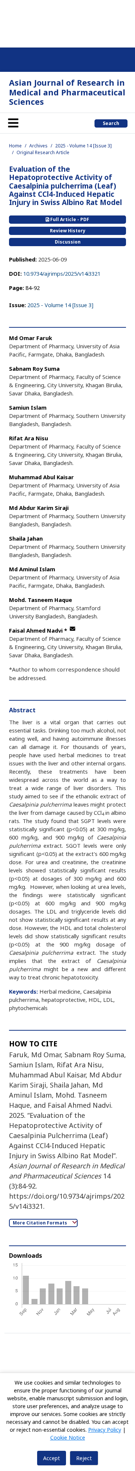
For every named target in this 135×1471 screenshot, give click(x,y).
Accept (51, 1458)
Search (111, 123)
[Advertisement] (67, 22)
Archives (38, 146)
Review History (68, 230)
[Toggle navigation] (13, 123)
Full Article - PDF (69, 219)
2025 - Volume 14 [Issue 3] (83, 146)
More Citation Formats (40, 1223)
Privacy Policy (104, 1429)
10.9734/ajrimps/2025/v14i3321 (61, 273)
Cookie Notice (67, 1437)
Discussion (68, 242)
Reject (84, 1458)
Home (15, 146)
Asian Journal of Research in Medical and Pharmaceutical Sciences (67, 92)
